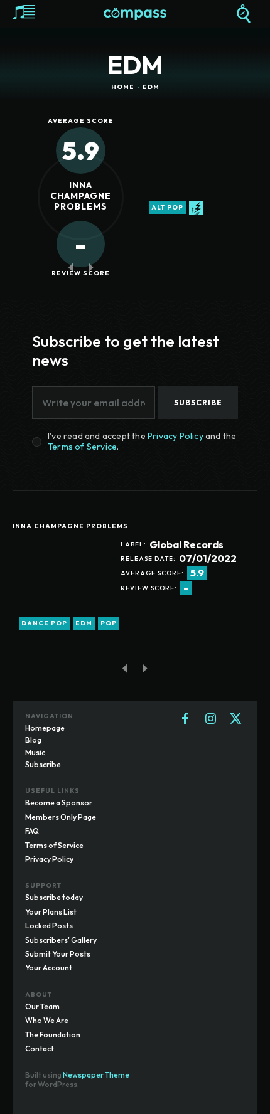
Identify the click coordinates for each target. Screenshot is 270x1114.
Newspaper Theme (96, 1075)
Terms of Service (82, 446)
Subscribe (198, 402)
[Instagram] (210, 719)
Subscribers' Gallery (61, 940)
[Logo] (135, 14)
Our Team (42, 1006)
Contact (39, 1048)
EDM (83, 623)
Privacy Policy (175, 436)
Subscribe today (54, 897)
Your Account (48, 967)
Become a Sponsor (58, 802)
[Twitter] (235, 719)
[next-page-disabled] (91, 267)
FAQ (32, 831)
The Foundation (52, 1034)
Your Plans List (51, 911)
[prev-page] (70, 267)
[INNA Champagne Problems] (60, 586)
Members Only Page (60, 817)
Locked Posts (49, 925)
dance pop (44, 623)
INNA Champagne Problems (80, 195)
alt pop (167, 207)
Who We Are (46, 1020)
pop (108, 623)
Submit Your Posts (57, 953)
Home (122, 87)
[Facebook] (185, 719)
